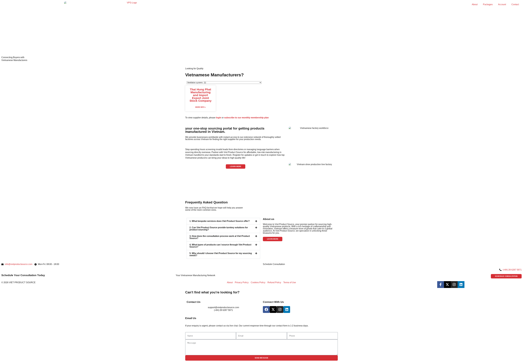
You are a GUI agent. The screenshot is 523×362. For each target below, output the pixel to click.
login (218, 117)
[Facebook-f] (440, 284)
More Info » (200, 107)
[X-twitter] (447, 284)
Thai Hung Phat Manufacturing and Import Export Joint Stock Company (201, 95)
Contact (515, 4)
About (475, 4)
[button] (235, 166)
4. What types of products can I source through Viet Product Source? (220, 246)
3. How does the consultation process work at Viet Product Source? (219, 237)
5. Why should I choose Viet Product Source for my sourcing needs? (220, 254)
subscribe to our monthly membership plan (246, 117)
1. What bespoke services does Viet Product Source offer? (219, 221)
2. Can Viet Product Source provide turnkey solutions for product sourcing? (218, 228)
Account (502, 4)
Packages (488, 4)
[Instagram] (454, 284)
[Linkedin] (461, 284)
